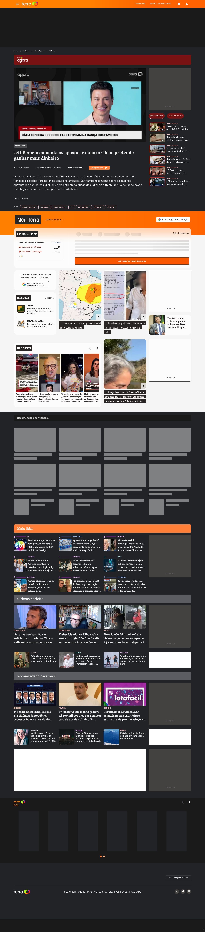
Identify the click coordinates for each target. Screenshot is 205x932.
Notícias (26, 51)
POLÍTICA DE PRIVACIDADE (128, 892)
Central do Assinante (160, 4)
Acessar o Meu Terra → (55, 219)
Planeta (34, 653)
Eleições (17, 708)
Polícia (107, 631)
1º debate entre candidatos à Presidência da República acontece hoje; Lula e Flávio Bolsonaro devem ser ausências (34, 715)
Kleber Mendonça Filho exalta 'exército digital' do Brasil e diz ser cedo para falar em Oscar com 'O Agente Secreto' (79, 638)
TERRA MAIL (140, 4)
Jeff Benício (83, 207)
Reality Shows (28, 207)
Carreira (34, 730)
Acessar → (49, 297)
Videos (51, 51)
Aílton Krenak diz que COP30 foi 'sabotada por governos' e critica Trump (43, 659)
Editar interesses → (181, 233)
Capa (16, 51)
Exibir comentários (75, 167)
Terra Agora (39, 51)
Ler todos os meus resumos (132, 261)
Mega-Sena (77, 537)
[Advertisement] (170, 660)
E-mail (179, 4)
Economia (98, 207)
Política (62, 708)
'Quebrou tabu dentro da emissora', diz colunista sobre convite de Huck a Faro (133, 660)
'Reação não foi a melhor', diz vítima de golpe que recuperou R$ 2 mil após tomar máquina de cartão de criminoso (125, 638)
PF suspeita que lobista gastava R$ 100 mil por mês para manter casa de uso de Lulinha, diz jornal (80, 715)
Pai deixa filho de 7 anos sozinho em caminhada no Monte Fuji (133, 736)
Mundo (123, 730)
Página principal (30, 4)
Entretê (110, 207)
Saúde (78, 653)
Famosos (44, 207)
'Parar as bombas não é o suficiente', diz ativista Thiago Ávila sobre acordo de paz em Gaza (33, 638)
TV (72, 207)
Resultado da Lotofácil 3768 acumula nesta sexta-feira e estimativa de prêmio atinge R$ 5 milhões (124, 715)
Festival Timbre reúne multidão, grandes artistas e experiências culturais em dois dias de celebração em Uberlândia (88, 737)
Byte (119, 557)
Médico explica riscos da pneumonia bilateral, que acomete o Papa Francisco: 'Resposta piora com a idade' (88, 660)
